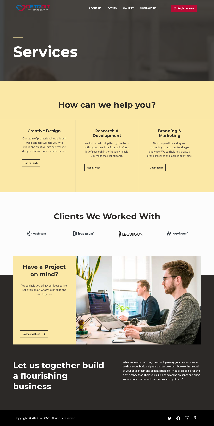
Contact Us (148, 8)
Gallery (128, 8)
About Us (95, 8)
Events (112, 8)
